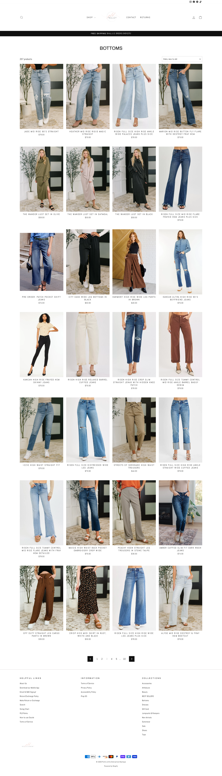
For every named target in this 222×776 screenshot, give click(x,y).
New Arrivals (147, 717)
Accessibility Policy (88, 692)
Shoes (144, 730)
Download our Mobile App (29, 687)
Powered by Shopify (111, 766)
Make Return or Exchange (30, 700)
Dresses (145, 704)
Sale (144, 726)
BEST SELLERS (148, 696)
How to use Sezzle (27, 717)
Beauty (145, 692)
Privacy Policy (86, 687)
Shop (90, 17)
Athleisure (146, 687)
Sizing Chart (24, 709)
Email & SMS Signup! (28, 692)
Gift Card (145, 709)
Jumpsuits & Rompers (151, 713)
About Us (23, 683)
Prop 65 (84, 696)
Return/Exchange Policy (29, 696)
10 (124, 658)
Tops (144, 734)
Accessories (147, 683)
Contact (131, 17)
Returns (145, 17)
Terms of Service (26, 721)
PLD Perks (24, 713)
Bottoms (145, 700)
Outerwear (146, 721)
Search (22, 704)
